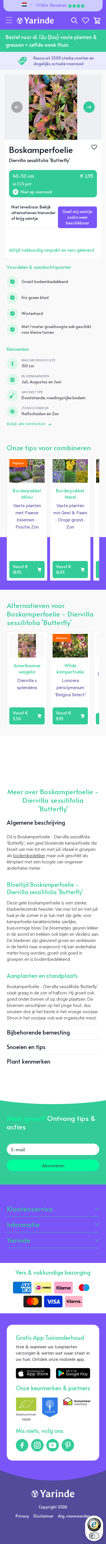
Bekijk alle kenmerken (26, 424)
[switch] (94, 1536)
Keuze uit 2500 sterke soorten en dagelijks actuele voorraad (63, 60)
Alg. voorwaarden (74, 1516)
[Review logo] (50, 1410)
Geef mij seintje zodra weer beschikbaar (77, 217)
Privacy (22, 1516)
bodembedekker (29, 856)
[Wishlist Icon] (94, 147)
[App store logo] (33, 1373)
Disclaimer (43, 1516)
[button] (9, 20)
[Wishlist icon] (39, 465)
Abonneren (53, 1165)
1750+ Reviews (51, 5)
